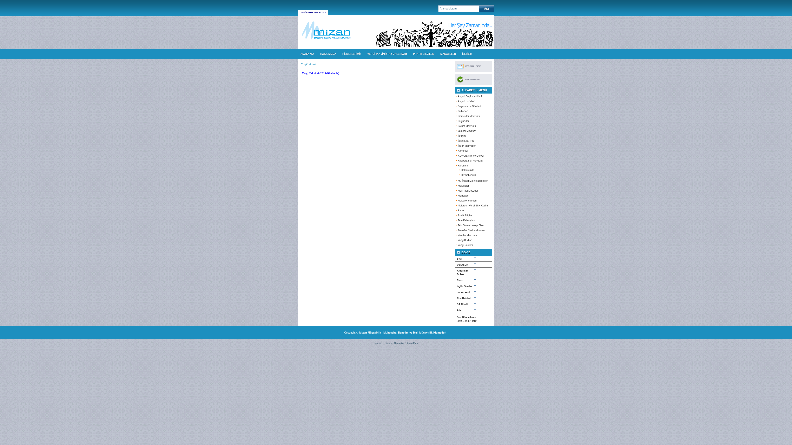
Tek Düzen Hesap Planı (471, 225)
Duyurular (463, 121)
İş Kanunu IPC (466, 140)
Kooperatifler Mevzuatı (470, 160)
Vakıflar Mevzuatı (467, 235)
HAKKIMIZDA (328, 54)
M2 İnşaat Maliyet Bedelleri (473, 180)
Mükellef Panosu (467, 200)
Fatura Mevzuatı (467, 126)
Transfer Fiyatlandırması (471, 230)
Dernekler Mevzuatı (469, 116)
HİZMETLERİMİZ (351, 54)
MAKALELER (448, 54)
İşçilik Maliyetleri (467, 145)
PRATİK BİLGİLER (423, 54)
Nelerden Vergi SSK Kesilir (473, 205)
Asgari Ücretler (466, 101)
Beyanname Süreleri (469, 106)
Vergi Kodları (465, 240)
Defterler (463, 111)
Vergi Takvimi (465, 245)
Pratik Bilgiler (465, 215)
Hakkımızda (467, 170)
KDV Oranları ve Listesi (471, 155)
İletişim (462, 135)
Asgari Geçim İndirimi (470, 96)
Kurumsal (463, 165)
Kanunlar (463, 150)
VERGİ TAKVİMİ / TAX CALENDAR (387, 54)
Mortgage (463, 195)
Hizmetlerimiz (468, 175)
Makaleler (463, 185)
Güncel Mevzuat (467, 130)
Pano (461, 210)
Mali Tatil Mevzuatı (468, 190)
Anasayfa (307, 54)
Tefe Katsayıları (466, 220)
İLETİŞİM (467, 54)
